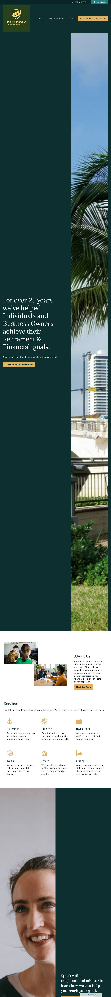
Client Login (101, 2)
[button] (41, 19)
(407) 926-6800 (80, 2)
